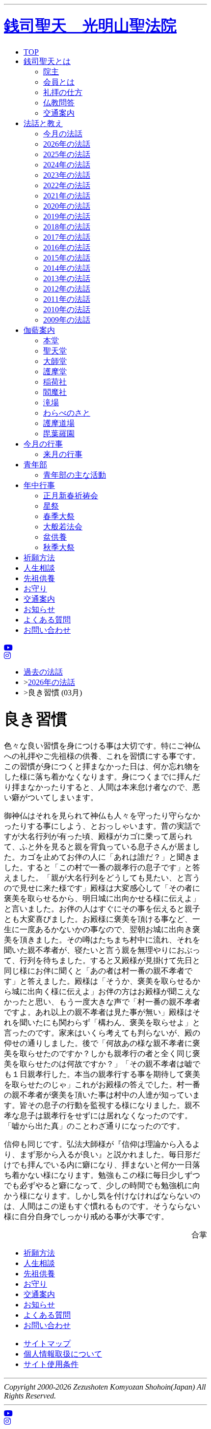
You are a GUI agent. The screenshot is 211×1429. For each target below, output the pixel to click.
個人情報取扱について (63, 1354)
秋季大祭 (59, 547)
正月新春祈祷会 (70, 495)
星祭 (51, 506)
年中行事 (39, 485)
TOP (31, 52)
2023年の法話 (66, 175)
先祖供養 (39, 578)
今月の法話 (62, 134)
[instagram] (7, 655)
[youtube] (8, 648)
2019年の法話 (66, 216)
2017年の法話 (66, 237)
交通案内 (59, 113)
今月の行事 (43, 444)
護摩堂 (55, 371)
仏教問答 (59, 102)
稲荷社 (55, 382)
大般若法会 (62, 526)
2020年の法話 (66, 206)
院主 (51, 71)
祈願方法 (39, 557)
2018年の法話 (66, 227)
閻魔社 (55, 392)
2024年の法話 (66, 165)
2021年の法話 (66, 196)
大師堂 (55, 361)
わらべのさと (66, 413)
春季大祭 (59, 516)
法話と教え (43, 123)
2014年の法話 (66, 268)
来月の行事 (62, 454)
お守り (35, 589)
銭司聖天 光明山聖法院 (90, 25)
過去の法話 (43, 672)
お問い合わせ (47, 630)
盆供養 (55, 537)
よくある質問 (47, 620)
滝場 (51, 402)
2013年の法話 (66, 278)
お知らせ (39, 609)
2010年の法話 (66, 309)
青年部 (35, 464)
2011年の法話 (66, 299)
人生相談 (39, 568)
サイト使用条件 (51, 1364)
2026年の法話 (66, 144)
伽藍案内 (39, 330)
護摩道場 (59, 423)
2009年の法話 (66, 320)
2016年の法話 (66, 247)
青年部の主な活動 (74, 475)
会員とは (59, 82)
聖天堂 (55, 351)
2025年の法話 (66, 154)
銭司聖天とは (47, 61)
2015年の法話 (66, 258)
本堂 (51, 340)
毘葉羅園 (59, 433)
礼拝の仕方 (62, 92)
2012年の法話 (66, 289)
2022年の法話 (66, 185)
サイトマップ (47, 1343)
